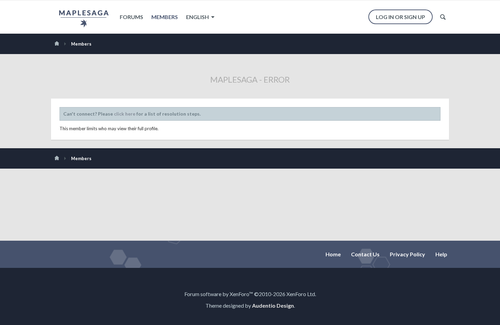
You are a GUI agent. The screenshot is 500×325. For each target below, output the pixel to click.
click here (124, 114)
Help (441, 254)
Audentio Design (273, 305)
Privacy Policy (407, 254)
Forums (131, 17)
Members (164, 17)
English (198, 17)
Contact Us (365, 254)
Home (333, 254)
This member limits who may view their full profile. (109, 128)
